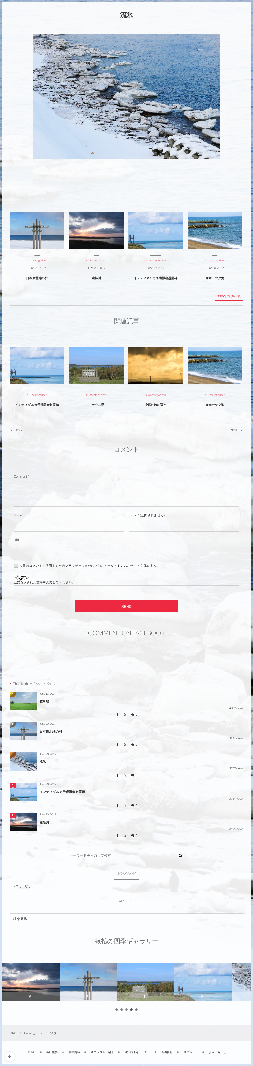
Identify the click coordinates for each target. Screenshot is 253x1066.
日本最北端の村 (37, 278)
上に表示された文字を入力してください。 (44, 582)
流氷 (43, 761)
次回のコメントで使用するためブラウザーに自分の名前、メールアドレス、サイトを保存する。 (90, 565)
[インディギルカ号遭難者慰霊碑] (37, 365)
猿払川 (96, 278)
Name (18, 515)
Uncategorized (38, 395)
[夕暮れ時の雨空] (155, 365)
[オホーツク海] (215, 365)
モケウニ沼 (96, 405)
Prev (19, 430)
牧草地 (44, 701)
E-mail (133, 515)
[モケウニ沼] (96, 365)
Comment (20, 476)
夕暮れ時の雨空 (156, 405)
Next (234, 430)
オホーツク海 (215, 278)
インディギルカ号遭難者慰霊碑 (155, 278)
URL (17, 540)
